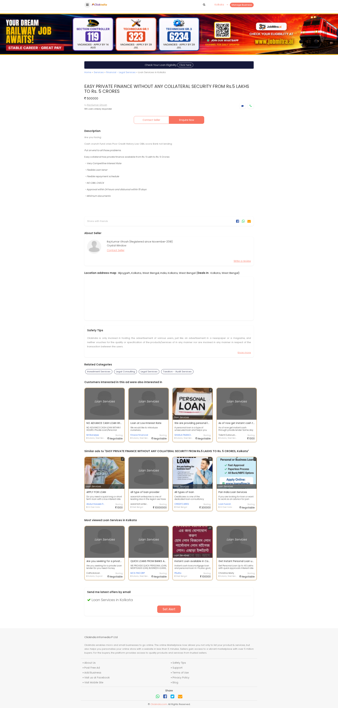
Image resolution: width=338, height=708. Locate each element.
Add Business (92, 672)
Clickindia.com (159, 704)
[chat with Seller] (242, 106)
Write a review (242, 261)
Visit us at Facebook (97, 677)
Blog (175, 682)
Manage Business (242, 5)
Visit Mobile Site (93, 682)
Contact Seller (151, 120)
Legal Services (149, 371)
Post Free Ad (92, 667)
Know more (244, 352)
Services (99, 72)
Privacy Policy (181, 677)
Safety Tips (179, 662)
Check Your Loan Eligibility (168, 65)
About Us (90, 662)
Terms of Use (181, 672)
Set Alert (169, 609)
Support (178, 667)
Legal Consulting (125, 371)
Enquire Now (186, 120)
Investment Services (98, 371)
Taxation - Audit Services (177, 371)
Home (87, 72)
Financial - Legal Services (121, 72)
